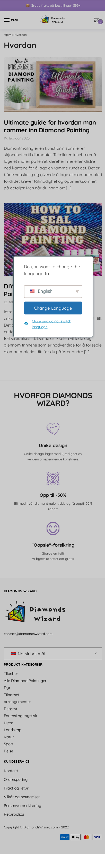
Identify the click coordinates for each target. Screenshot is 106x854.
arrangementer (17, 701)
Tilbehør (11, 673)
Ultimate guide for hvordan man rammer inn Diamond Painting (50, 126)
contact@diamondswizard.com (28, 633)
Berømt (10, 708)
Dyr (7, 687)
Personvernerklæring (22, 805)
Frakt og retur (16, 788)
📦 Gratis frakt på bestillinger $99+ (53, 5)
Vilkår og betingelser (22, 796)
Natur (9, 736)
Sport (8, 743)
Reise (8, 751)
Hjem (8, 35)
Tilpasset (11, 694)
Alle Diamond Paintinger (25, 680)
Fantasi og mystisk (20, 715)
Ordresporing (16, 779)
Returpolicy (14, 814)
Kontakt (11, 770)
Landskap (12, 729)
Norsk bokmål (31, 653)
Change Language (51, 307)
